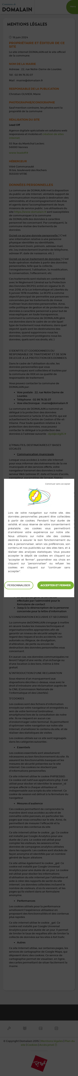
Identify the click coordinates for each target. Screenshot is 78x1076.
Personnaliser (18, 585)
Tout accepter (55, 585)
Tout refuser (57, 484)
